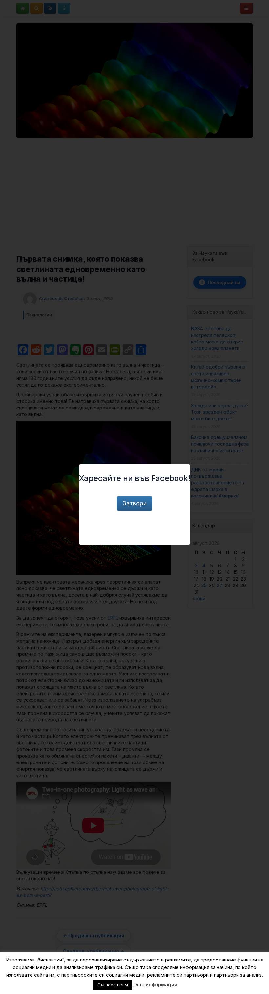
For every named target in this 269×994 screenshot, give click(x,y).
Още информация (155, 985)
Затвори (134, 503)
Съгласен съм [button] (112, 984)
